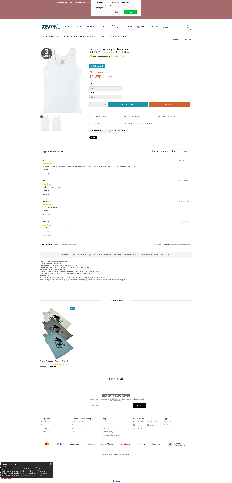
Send (139, 405)
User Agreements (78, 421)
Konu (175, 151)
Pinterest (139, 425)
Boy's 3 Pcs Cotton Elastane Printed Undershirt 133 (56, 361)
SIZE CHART (166, 255)
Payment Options (103, 255)
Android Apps (169, 421)
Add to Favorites (57, 338)
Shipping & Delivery (78, 428)
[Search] (188, 27)
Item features (68, 255)
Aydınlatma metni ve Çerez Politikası (33, 475)
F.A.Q (104, 425)
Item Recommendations (126, 255)
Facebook (140, 422)
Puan (186, 151)
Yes (130, 12)
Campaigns (106, 428)
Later (117, 12)
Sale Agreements (78, 425)
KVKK (74, 432)
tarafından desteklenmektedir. (65, 245)
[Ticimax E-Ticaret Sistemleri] (116, 481)
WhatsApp (106, 421)
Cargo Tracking (107, 432)
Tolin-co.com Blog (139, 428)
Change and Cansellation (111, 435)
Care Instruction (149, 255)
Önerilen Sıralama (160, 151)
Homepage (45, 421)
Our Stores (44, 428)
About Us (44, 425)
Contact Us (45, 432)
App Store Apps (169, 425)
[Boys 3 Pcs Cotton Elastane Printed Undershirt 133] (57, 333)
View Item (66, 338)
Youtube (153, 425)
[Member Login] (157, 26)
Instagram (153, 422)
